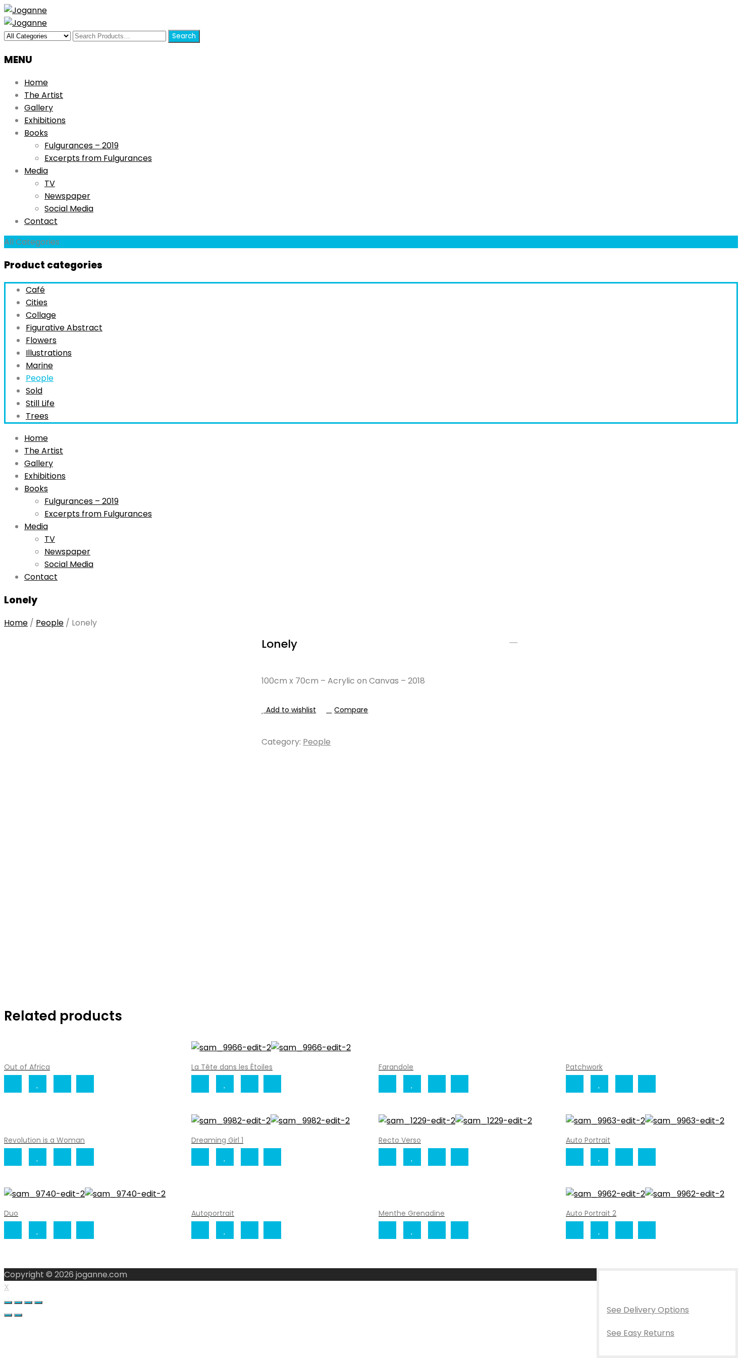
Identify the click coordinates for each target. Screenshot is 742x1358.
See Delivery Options (648, 1310)
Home (36, 82)
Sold (34, 391)
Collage (41, 315)
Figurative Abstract (64, 327)
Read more (13, 1084)
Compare (351, 710)
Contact (41, 221)
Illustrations (49, 353)
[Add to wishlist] (37, 1084)
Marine (39, 365)
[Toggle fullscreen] (28, 1302)
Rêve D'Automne (526, 638)
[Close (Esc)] (8, 1302)
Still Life (40, 403)
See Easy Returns (640, 1333)
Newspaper (67, 196)
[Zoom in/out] (38, 1302)
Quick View (85, 1084)
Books (36, 133)
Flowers (41, 340)
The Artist (43, 95)
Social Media (68, 208)
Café (35, 290)
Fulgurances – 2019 (81, 145)
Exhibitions (45, 120)
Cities (36, 302)
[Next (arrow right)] (18, 1315)
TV (49, 183)
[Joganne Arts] (25, 10)
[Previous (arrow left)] (8, 1315)
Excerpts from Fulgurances (98, 158)
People (40, 378)
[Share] (18, 1302)
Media (36, 171)
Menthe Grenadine (513, 638)
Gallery (38, 108)
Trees (37, 416)
